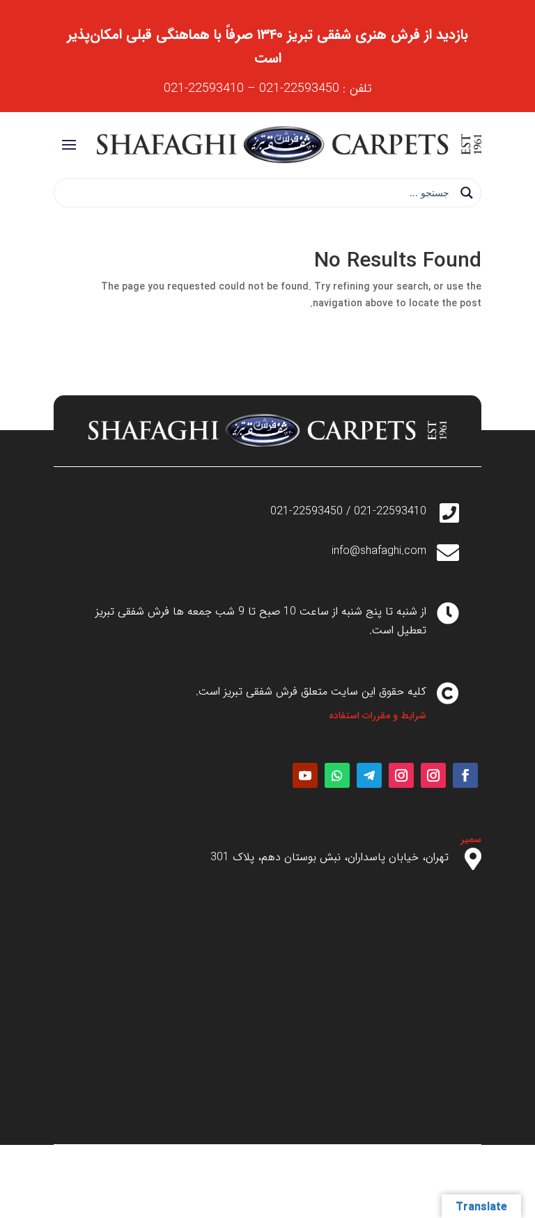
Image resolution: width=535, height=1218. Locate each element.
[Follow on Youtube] (305, 775)
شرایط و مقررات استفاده (377, 715)
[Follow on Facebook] (465, 775)
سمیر (470, 839)
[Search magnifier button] (466, 193)
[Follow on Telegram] (369, 775)
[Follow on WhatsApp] (337, 775)
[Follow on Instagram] (433, 775)
